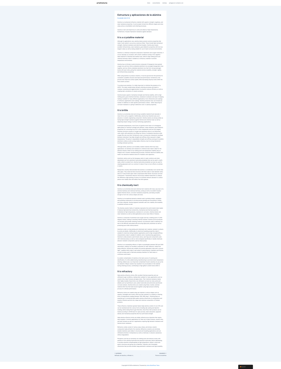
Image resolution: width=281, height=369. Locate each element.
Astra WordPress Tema (153, 365)
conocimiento (156, 3)
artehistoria (102, 3)
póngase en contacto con (176, 3)
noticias (164, 3)
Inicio (148, 3)
